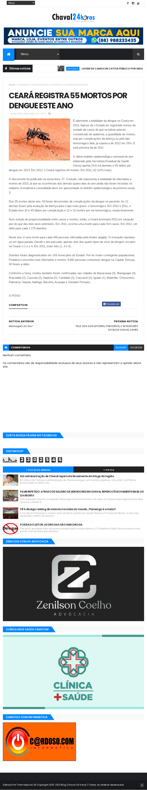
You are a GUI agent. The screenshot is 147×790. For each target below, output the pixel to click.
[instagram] (133, 3)
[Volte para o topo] (142, 785)
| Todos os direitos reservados (105, 784)
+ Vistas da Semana (38, 469)
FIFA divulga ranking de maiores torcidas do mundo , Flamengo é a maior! (67, 509)
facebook (136, 347)
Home (12, 84)
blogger (121, 347)
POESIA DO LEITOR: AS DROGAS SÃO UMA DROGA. (51, 525)
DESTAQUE (65, 68)
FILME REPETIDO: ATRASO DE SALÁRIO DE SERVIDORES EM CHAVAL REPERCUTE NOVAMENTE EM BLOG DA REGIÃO (82, 493)
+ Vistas (108, 469)
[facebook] (128, 3)
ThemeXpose (24, 784)
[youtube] (138, 3)
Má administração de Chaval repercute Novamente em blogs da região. (67, 476)
